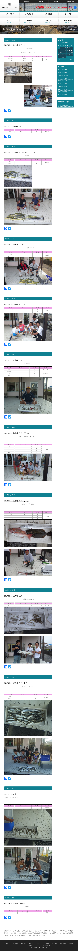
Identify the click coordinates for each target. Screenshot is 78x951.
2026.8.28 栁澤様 (63, 75)
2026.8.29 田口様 (62, 69)
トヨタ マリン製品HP (51, 7)
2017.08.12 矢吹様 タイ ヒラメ (16, 501)
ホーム (7, 943)
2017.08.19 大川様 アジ (13, 360)
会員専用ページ (70, 1)
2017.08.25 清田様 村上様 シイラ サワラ (19, 152)
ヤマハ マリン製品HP (40, 7)
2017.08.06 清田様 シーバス (14, 903)
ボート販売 (23, 943)
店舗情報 (47, 943)
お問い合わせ (63, 943)
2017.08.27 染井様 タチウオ (14, 45)
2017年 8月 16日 (10, 427)
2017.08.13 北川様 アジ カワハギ (16, 433)
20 (72, 52)
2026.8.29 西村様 (62, 72)
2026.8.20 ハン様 (62, 86)
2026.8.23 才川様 (62, 83)
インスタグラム (70, 7)
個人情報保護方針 (46, 945)
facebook (75, 7)
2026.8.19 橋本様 (62, 89)
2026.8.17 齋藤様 (62, 92)
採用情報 (41, 1)
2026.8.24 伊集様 (62, 78)
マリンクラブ (15, 943)
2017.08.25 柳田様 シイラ (14, 126)
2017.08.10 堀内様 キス (13, 596)
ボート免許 (31, 943)
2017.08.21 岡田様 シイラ (14, 245)
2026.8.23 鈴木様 (62, 81)
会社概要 (26, 1)
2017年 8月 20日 (10, 354)
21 (58, 54)
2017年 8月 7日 (9, 677)
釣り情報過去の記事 (63, 105)
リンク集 (56, 1)
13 (72, 50)
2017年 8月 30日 (10, 40)
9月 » (71, 59)
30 (63, 57)
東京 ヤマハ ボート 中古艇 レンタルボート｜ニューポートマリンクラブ (9, 5)
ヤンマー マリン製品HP (63, 7)
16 (63, 52)
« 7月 (59, 59)
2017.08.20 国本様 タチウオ (14, 304)
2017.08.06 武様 (10, 794)
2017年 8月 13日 (10, 495)
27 (72, 54)
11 (67, 50)
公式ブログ (54, 943)
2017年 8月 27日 (10, 120)
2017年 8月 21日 (10, 298)
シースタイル (39, 943)
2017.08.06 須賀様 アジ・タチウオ (17, 683)
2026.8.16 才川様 (62, 94)
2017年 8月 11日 (10, 590)
